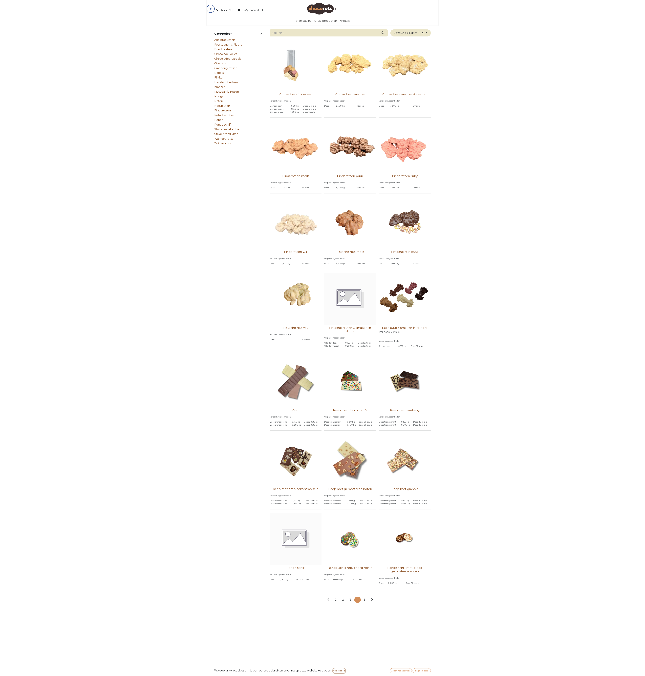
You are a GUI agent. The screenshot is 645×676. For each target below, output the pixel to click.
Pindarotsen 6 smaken (295, 94)
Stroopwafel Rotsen (227, 129)
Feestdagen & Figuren (229, 44)
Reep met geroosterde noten (350, 489)
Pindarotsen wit (295, 251)
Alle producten (224, 40)
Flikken (219, 77)
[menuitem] (303, 20)
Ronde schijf (222, 124)
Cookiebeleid (339, 670)
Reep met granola (405, 489)
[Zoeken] (382, 32)
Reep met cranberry (405, 410)
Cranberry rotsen (225, 68)
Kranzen (220, 87)
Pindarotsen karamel (350, 94)
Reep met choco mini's (350, 410)
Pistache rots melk (350, 251)
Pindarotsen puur (350, 176)
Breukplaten (223, 49)
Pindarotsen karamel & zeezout (405, 94)
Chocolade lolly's (225, 54)
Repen (218, 120)
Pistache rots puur (404, 251)
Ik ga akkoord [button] (421, 670)
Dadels (219, 72)
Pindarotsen (222, 110)
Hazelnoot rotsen (226, 82)
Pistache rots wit (295, 327)
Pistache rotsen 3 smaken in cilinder (350, 329)
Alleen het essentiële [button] (400, 670)
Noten (218, 101)
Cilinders (220, 63)
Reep (295, 410)
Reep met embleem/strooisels (295, 489)
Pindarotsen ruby (405, 176)
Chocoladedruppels (227, 58)
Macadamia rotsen (226, 91)
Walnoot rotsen (224, 138)
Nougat (219, 96)
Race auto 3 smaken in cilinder (404, 327)
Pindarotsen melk (295, 176)
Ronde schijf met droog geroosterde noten (404, 569)
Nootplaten (222, 105)
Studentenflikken (226, 134)
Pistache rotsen (224, 115)
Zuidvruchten (223, 143)
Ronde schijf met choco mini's (350, 567)
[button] (410, 32)
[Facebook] (211, 9)
